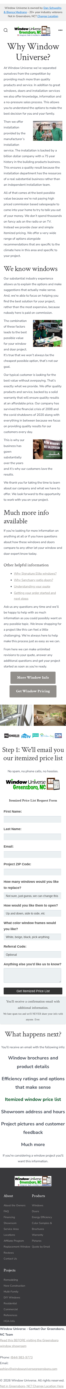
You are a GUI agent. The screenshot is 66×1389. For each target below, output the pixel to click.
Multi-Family (11, 1291)
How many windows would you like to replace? (31, 885)
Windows (37, 1205)
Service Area (11, 1229)
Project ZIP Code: (17, 864)
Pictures (36, 1241)
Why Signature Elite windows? (35, 573)
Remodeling (11, 1279)
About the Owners (14, 1205)
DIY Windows (12, 1297)
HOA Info (9, 1321)
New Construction (14, 1285)
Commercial (11, 1309)
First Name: (13, 811)
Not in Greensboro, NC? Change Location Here (32, 1386)
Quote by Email (41, 1246)
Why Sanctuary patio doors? (33, 580)
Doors (35, 1211)
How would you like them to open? (31, 905)
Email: (9, 846)
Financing (9, 1217)
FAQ (6, 1211)
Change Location (47, 16)
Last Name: (12, 829)
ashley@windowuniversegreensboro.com (28, 1369)
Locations (9, 1235)
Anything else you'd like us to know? (32, 964)
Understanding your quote (32, 586)
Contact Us (10, 1258)
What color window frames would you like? (30, 926)
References (10, 1315)
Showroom (10, 1223)
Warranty (37, 1235)
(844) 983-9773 (21, 1357)
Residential (10, 1303)
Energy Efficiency (42, 1217)
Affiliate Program (14, 1241)
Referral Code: (15, 946)
